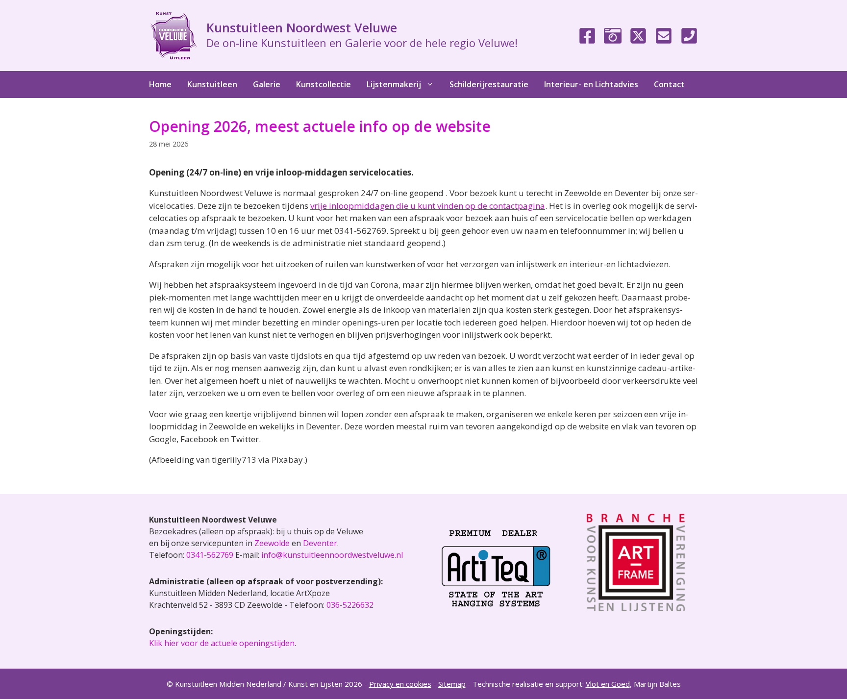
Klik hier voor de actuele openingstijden (222, 643)
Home (160, 84)
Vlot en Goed (608, 684)
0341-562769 (209, 554)
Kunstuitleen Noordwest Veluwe (301, 27)
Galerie (266, 84)
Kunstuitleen (212, 84)
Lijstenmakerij (394, 84)
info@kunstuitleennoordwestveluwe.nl (332, 554)
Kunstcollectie (323, 84)
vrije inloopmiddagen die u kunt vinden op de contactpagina (427, 205)
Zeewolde (272, 543)
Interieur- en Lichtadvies (591, 84)
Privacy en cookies (400, 684)
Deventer (320, 543)
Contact (669, 84)
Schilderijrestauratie (488, 84)
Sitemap (452, 684)
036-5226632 (350, 604)
